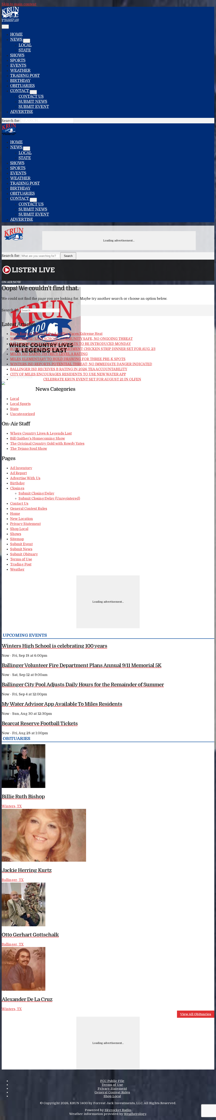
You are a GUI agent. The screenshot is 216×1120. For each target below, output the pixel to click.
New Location (21, 519)
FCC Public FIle (112, 1081)
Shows (17, 55)
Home (16, 34)
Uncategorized (22, 414)
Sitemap (17, 539)
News (16, 39)
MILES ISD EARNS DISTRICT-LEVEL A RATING (49, 354)
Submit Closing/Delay (36, 493)
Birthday (20, 80)
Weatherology (135, 1114)
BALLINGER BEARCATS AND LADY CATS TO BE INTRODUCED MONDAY (70, 344)
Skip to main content (19, 4)
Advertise (21, 111)
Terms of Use (21, 559)
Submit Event (34, 106)
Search (68, 256)
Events (18, 65)
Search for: (11, 121)
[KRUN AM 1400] (10, 20)
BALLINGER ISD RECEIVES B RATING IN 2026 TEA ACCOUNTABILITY (68, 369)
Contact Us (31, 96)
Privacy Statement (25, 524)
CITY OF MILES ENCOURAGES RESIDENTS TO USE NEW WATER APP (68, 374)
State (25, 50)
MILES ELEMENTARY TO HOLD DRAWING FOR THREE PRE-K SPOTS (68, 359)
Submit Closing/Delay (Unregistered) (49, 498)
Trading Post (25, 75)
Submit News (33, 101)
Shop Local (19, 529)
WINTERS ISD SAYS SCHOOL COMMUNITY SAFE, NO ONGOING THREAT (71, 339)
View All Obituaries (195, 1014)
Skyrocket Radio (118, 1110)
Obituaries (22, 85)
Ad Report (18, 473)
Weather (20, 70)
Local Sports (20, 404)
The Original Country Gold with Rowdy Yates (47, 444)
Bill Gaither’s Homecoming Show (37, 438)
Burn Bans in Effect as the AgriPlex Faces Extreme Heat (56, 334)
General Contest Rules (28, 509)
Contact (20, 91)
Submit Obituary (24, 554)
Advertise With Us (25, 478)
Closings (17, 488)
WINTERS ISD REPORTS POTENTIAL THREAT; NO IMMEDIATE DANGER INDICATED (81, 364)
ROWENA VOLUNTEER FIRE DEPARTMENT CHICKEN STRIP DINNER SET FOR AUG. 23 (82, 349)
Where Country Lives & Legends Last (41, 433)
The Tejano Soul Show (28, 449)
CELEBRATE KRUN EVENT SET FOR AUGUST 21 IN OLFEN (92, 379)
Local (25, 45)
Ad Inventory (21, 468)
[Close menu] (5, 27)
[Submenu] (26, 41)
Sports (17, 60)
